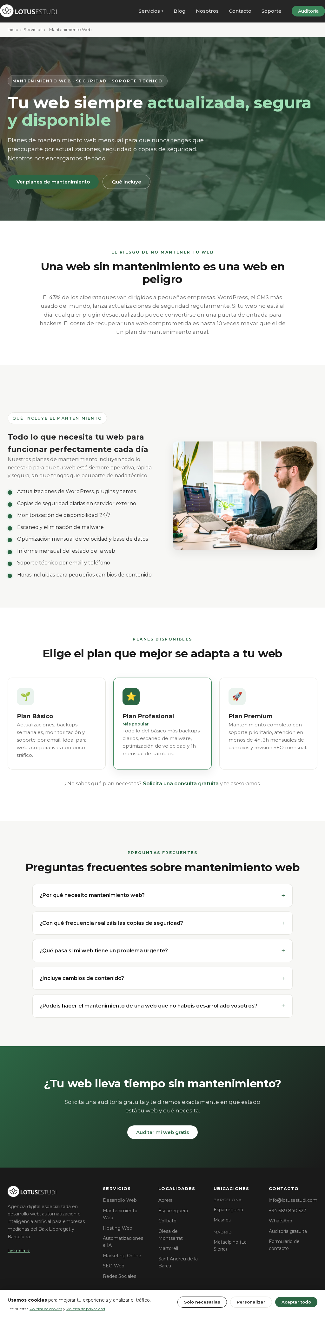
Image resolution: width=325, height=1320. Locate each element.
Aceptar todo (296, 1301)
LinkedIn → (19, 1250)
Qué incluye (126, 182)
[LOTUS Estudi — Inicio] (29, 11)
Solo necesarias (202, 1301)
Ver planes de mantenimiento (53, 182)
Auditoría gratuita (288, 1231)
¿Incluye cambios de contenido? (82, 978)
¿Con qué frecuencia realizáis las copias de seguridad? (111, 923)
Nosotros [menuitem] (207, 11)
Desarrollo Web (120, 1200)
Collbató (167, 1221)
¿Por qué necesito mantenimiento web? (92, 895)
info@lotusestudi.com (293, 1200)
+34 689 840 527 (287, 1211)
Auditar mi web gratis (162, 1132)
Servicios (32, 29)
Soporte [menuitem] (272, 11)
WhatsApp (280, 1221)
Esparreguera (173, 1211)
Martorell (168, 1248)
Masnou (222, 1220)
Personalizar (251, 1301)
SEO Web (113, 1266)
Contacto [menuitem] (240, 11)
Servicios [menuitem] (149, 11)
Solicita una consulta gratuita (181, 784)
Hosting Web (117, 1228)
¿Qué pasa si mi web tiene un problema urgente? (104, 951)
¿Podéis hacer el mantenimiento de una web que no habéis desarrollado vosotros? (148, 1006)
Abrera (165, 1200)
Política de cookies (46, 1308)
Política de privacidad (85, 1308)
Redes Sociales (119, 1276)
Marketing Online (122, 1256)
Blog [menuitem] (180, 11)
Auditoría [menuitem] (308, 11)
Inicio (13, 29)
